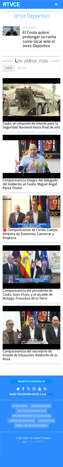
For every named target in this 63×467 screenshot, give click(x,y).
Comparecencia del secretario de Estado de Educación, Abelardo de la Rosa (30, 355)
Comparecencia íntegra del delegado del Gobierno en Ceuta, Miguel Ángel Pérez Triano (30, 184)
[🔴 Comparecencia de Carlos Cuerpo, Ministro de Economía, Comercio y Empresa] (31, 211)
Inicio (50, 394)
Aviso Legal (20, 406)
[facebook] (23, 389)
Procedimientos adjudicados (31, 415)
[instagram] (34, 389)
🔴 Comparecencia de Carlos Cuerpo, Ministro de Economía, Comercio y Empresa (30, 234)
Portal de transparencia (31, 425)
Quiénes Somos (40, 406)
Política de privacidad (31, 410)
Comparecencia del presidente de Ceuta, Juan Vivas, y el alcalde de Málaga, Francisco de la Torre (27, 294)
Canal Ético (45, 420)
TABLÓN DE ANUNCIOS (21, 420)
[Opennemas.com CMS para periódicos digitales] (33, 439)
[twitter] (28, 389)
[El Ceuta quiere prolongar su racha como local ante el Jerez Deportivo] (11, 31)
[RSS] (45, 389)
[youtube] (39, 389)
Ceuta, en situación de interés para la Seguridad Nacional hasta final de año (31, 125)
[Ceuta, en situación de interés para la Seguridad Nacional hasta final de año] (31, 100)
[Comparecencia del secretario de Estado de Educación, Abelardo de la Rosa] (31, 327)
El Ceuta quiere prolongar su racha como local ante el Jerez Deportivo (39, 39)
